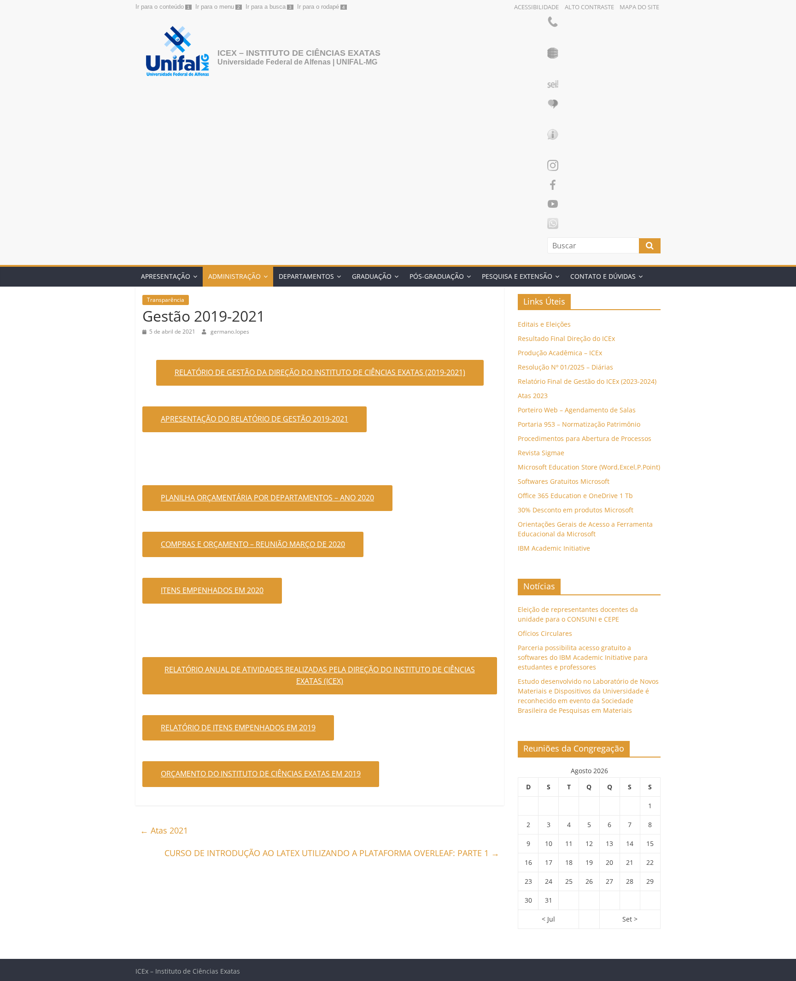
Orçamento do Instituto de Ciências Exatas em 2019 (261, 774)
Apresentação (165, 276)
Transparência (165, 300)
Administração (234, 276)
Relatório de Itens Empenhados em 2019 (238, 728)
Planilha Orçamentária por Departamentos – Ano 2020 (267, 498)
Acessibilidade (536, 7)
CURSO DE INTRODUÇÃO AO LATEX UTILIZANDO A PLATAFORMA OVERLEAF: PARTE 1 (331, 852)
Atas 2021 (164, 830)
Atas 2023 (533, 395)
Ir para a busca (266, 6)
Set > (630, 919)
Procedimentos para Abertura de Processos (584, 438)
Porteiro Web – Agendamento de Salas (577, 409)
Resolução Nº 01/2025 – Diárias (565, 367)
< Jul (548, 919)
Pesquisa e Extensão (517, 276)
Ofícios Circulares (545, 633)
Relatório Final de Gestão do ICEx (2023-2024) (587, 381)
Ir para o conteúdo (159, 6)
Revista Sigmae (541, 452)
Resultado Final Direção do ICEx (566, 338)
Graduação (372, 276)
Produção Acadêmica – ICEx (560, 352)
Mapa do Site (639, 7)
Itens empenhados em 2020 (212, 590)
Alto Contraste (589, 7)
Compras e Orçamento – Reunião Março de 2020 (253, 544)
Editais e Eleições (544, 324)
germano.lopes (230, 331)
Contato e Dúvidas (603, 276)
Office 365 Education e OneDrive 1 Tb (575, 495)
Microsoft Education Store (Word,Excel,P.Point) (589, 467)
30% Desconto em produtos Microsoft (575, 509)
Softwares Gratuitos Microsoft (563, 481)
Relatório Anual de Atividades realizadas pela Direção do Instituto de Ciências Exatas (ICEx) (319, 675)
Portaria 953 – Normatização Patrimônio (579, 424)
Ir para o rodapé (318, 6)
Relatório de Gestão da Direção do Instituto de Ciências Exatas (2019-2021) (320, 372)
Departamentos (306, 276)
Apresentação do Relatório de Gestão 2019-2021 (254, 419)
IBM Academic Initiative (554, 548)
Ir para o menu (214, 6)
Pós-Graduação (437, 276)
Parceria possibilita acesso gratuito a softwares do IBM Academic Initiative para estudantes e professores (583, 657)
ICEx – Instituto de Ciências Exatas (298, 53)
